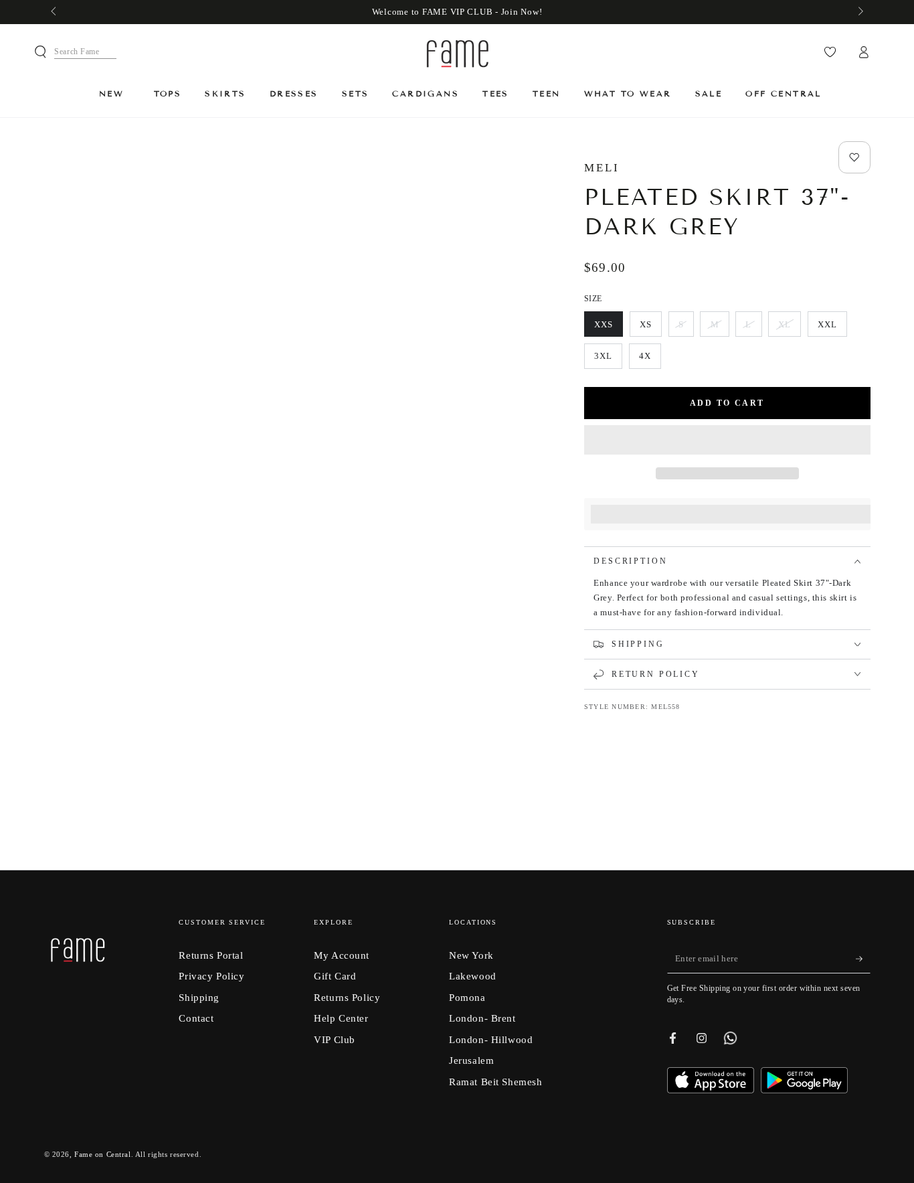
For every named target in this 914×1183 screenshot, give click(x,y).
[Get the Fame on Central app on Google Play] (804, 1089)
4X (649, 360)
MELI (602, 167)
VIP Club (334, 1039)
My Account (341, 955)
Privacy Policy (211, 975)
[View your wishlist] (830, 52)
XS (650, 328)
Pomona (467, 997)
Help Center (341, 1018)
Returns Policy (347, 997)
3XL (607, 360)
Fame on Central (102, 1154)
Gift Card (335, 975)
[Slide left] (55, 12)
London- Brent (482, 1018)
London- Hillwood (491, 1039)
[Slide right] (859, 12)
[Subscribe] (863, 959)
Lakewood (472, 975)
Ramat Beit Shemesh (495, 1081)
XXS (608, 328)
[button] (727, 441)
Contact (196, 1018)
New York (471, 955)
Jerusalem (471, 1060)
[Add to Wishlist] (854, 157)
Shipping (199, 997)
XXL (832, 328)
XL (789, 328)
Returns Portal (211, 955)
